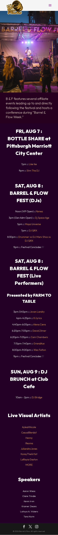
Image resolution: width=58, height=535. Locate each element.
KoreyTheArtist (29, 454)
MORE (29, 464)
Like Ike (33, 164)
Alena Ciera (39, 324)
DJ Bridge (37, 397)
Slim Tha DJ (33, 170)
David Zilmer (39, 330)
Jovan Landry (37, 311)
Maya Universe (33, 224)
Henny (29, 437)
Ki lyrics (37, 318)
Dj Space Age (42, 217)
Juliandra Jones (29, 448)
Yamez (39, 211)
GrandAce (39, 343)
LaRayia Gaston (29, 459)
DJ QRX (33, 230)
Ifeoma (29, 443)
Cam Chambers (39, 337)
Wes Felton (40, 349)
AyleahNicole (29, 427)
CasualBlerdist (29, 432)
